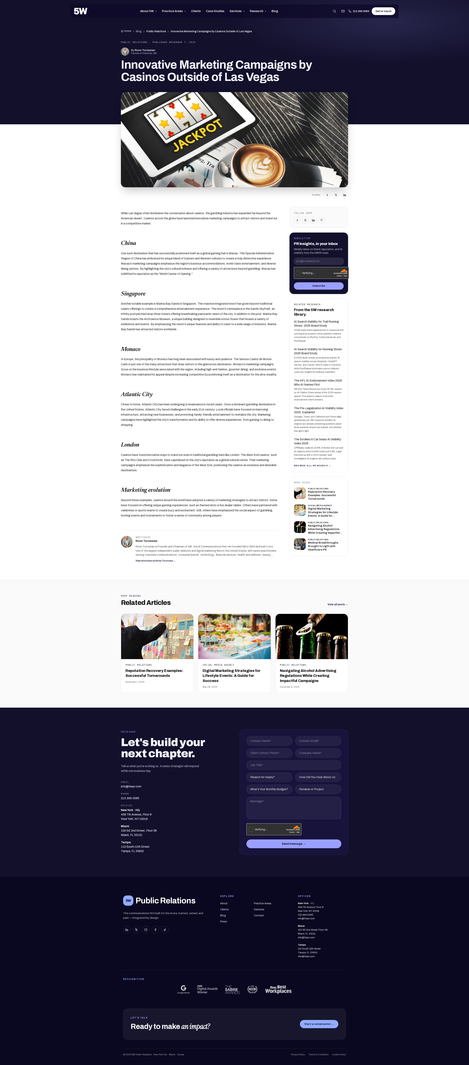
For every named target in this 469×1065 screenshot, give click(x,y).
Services (236, 11)
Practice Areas (172, 11)
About (224, 903)
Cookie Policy (339, 1054)
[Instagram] (321, 220)
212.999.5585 (361, 11)
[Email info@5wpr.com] (343, 11)
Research (256, 11)
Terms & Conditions (318, 1054)
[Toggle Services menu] (244, 11)
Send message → (294, 843)
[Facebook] (327, 195)
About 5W (147, 11)
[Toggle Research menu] (266, 11)
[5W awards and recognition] (183, 989)
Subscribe (318, 286)
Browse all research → (312, 465)
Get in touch (383, 11)
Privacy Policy (298, 1054)
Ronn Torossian (145, 50)
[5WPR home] (80, 11)
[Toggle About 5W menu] (156, 11)
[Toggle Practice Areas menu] (186, 11)
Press (223, 921)
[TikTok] (165, 929)
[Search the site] (334, 11)
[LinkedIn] (344, 195)
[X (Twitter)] (136, 929)
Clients (196, 11)
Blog (275, 11)
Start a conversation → (319, 1024)
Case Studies (215, 11)
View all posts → (338, 604)
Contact (259, 915)
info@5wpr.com (306, 918)
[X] (336, 195)
